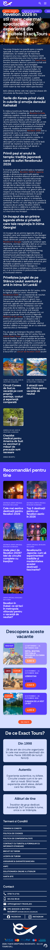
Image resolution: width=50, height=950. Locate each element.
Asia (15, 380)
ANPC (5, 866)
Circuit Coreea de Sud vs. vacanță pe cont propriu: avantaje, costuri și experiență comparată (13, 394)
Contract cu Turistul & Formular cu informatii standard (21, 844)
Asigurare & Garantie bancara (19, 861)
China (29, 380)
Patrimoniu (39, 380)
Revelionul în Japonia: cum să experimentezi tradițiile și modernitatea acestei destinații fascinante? (36, 560)
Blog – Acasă (11, 11)
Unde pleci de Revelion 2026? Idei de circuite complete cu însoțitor (12, 556)
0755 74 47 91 (13, 894)
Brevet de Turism (11, 851)
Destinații (6, 38)
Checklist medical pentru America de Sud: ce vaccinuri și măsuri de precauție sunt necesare (13, 444)
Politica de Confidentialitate (18, 838)
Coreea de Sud (8, 380)
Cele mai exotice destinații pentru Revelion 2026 (13, 511)
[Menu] (45, 3)
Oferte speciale (16, 38)
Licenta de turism (12, 856)
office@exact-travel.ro (19, 904)
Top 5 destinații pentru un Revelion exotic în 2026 (36, 512)
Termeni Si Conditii (12, 828)
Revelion (26, 38)
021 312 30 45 (13, 899)
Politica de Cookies (13, 833)
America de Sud (8, 430)
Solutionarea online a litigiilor (19, 871)
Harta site (8, 876)
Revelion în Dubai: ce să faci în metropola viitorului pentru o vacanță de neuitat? (13, 610)
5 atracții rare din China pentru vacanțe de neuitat (37, 389)
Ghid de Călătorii (31, 11)
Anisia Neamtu (9, 457)
